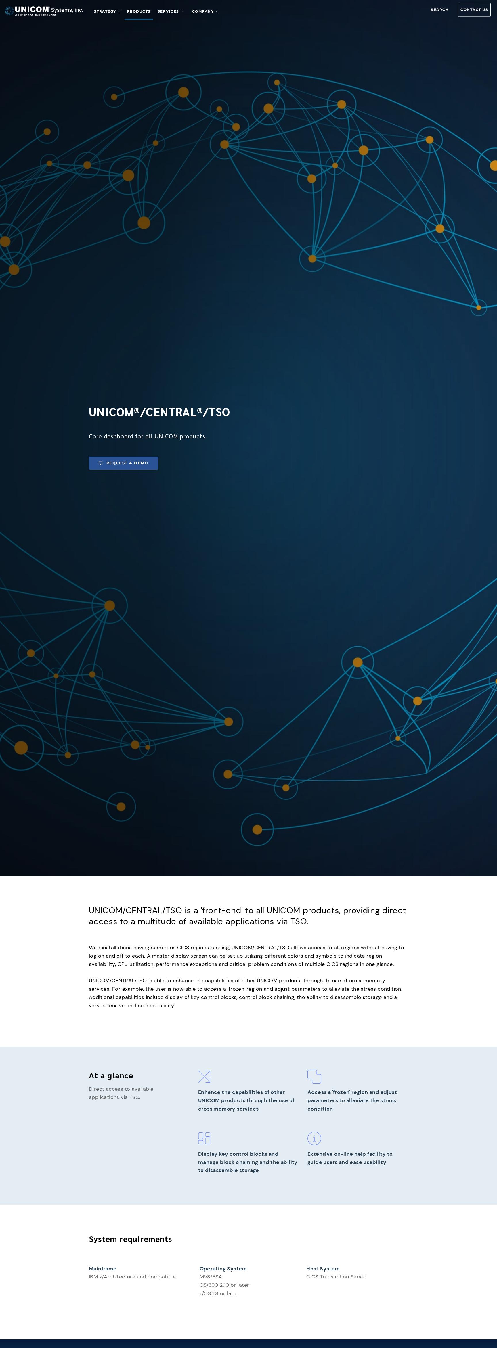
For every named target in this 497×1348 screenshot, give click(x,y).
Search (440, 9)
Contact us (474, 9)
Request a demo (127, 463)
